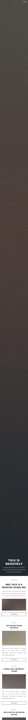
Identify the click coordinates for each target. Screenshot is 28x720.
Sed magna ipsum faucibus (14, 627)
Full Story (14, 614)
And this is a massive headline (14, 586)
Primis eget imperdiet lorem (14, 670)
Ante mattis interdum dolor (14, 713)
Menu (25, 1)
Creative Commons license (16, 572)
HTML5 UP (14, 569)
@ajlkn (9, 569)
